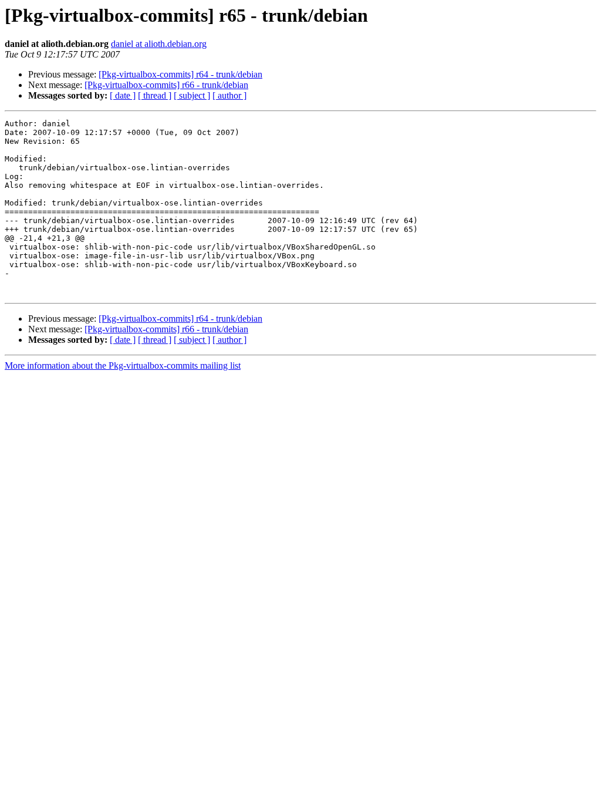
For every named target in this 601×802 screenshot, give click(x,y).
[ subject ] (192, 95)
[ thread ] (154, 95)
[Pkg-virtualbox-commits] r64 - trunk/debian (180, 74)
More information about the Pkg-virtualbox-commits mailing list (123, 365)
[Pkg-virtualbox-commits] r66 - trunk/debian (166, 85)
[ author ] (229, 95)
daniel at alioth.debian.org (159, 44)
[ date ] (123, 95)
